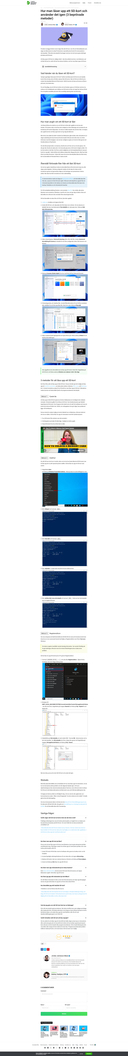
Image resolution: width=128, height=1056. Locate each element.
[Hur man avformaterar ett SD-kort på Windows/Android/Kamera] (74, 1028)
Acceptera (89, 1053)
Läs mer (81, 1053)
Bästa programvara (75, 3)
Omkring (62, 1044)
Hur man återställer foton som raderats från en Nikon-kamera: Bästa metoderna (63, 1035)
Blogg (77, 1044)
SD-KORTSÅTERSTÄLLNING (48, 7)
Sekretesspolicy (43, 1044)
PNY (74, 386)
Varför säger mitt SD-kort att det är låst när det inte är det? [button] (58, 818)
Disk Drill (69, 190)
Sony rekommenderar (49, 871)
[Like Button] (42, 944)
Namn (43, 1004)
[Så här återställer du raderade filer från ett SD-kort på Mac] (54, 1028)
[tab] (64, 817)
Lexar (77, 386)
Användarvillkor (35, 1044)
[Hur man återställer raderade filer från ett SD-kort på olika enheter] (45, 1028)
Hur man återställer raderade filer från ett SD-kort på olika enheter (45, 1035)
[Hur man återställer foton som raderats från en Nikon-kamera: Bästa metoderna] (64, 1028)
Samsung (83, 386)
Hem (41, 7)
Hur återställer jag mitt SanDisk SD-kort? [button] (53, 885)
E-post (68, 1004)
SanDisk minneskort (50, 386)
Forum (89, 3)
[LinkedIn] (57, 24)
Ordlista (81, 1044)
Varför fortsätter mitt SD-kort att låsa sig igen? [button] (54, 918)
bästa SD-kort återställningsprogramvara (75, 802)
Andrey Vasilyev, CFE (70, 24)
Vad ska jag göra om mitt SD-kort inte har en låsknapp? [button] (57, 905)
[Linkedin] (76, 24)
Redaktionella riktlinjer (54, 1044)
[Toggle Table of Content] (62, 67)
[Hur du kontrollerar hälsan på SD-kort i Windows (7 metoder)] (83, 1028)
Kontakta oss (97, 3)
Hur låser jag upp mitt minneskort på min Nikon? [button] (55, 876)
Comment (44, 991)
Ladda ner (44, 202)
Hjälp (84, 3)
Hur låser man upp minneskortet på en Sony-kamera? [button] (56, 867)
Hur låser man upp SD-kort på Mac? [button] (51, 841)
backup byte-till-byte (67, 178)
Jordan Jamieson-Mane (50, 24)
